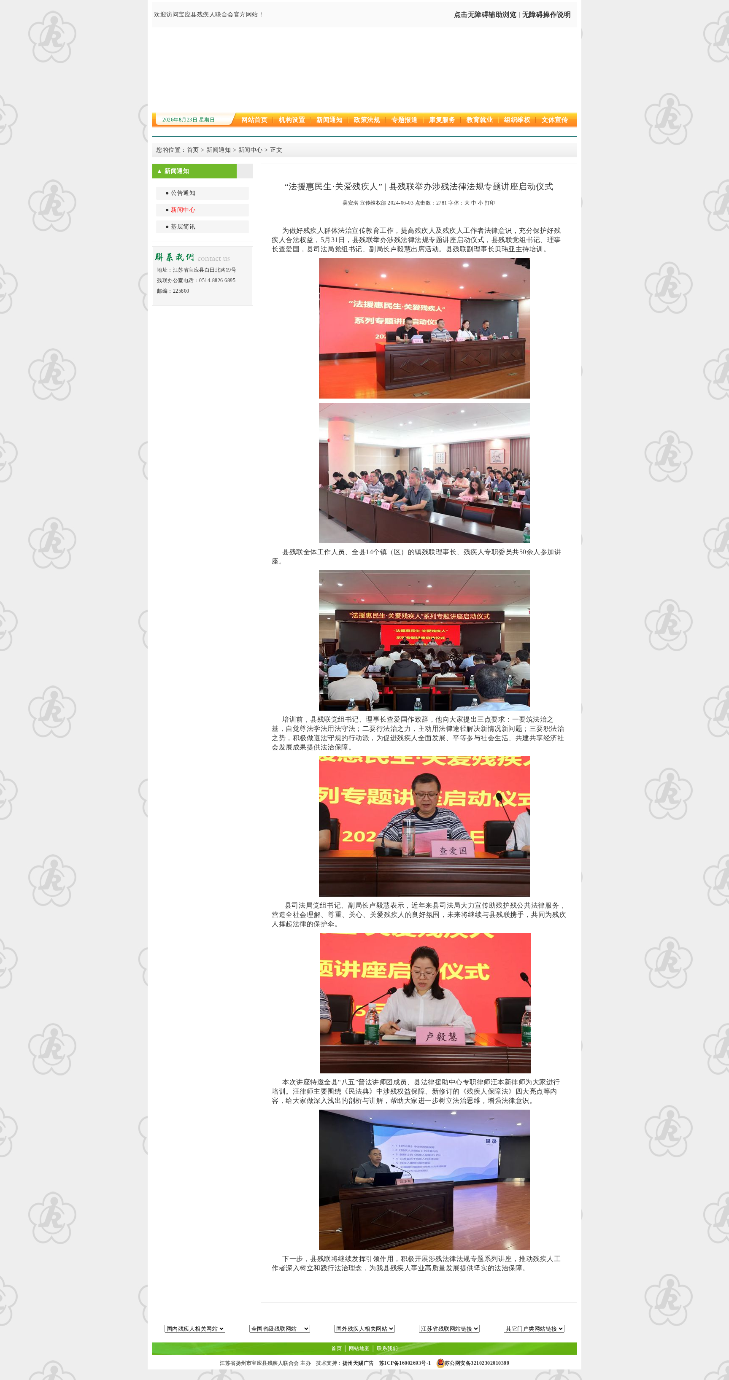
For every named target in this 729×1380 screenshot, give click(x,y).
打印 (490, 203)
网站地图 (359, 1348)
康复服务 (442, 119)
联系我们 (387, 1348)
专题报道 (405, 119)
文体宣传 (555, 119)
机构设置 (292, 119)
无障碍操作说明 (546, 14)
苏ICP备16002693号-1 (405, 1363)
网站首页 (254, 119)
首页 (193, 150)
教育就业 (480, 119)
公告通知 (183, 193)
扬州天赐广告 (358, 1363)
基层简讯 (183, 227)
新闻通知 (329, 119)
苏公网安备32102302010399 (477, 1363)
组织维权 (517, 119)
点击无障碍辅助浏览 (485, 14)
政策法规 (367, 119)
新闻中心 (250, 150)
